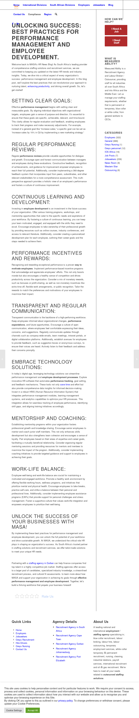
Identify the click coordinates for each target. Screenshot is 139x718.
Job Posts (110, 155)
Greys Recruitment (25, 639)
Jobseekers (110, 159)
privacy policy (65, 700)
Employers (110, 137)
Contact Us (21, 649)
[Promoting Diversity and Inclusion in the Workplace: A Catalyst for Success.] (2, 359)
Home (19, 630)
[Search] (56, 14)
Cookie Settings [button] (14, 710)
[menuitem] (16, 5)
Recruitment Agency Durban (70, 643)
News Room (111, 162)
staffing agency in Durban (41, 563)
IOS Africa (110, 151)
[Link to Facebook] (12, 23)
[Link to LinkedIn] (17, 23)
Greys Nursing (112, 144)
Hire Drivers (21, 642)
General (108, 140)
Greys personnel (113, 148)
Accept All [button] (33, 710)
